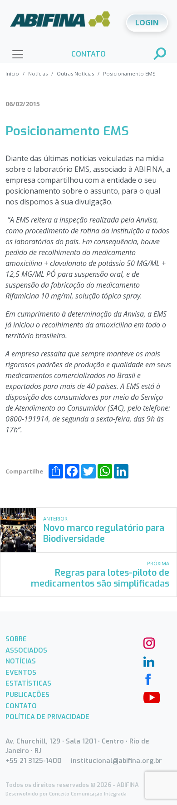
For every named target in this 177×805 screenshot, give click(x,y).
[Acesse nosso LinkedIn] (148, 660)
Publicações (27, 695)
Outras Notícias (75, 73)
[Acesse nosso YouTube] (148, 696)
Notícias (38, 73)
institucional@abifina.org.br (116, 761)
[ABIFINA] (60, 22)
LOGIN (147, 23)
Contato (21, 706)
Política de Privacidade (47, 717)
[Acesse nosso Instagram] (148, 642)
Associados (26, 650)
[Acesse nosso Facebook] (148, 678)
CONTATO (88, 54)
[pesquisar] (160, 54)
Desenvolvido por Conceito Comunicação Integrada (66, 794)
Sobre (16, 639)
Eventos (20, 672)
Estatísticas (28, 683)
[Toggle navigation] (17, 54)
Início (12, 73)
